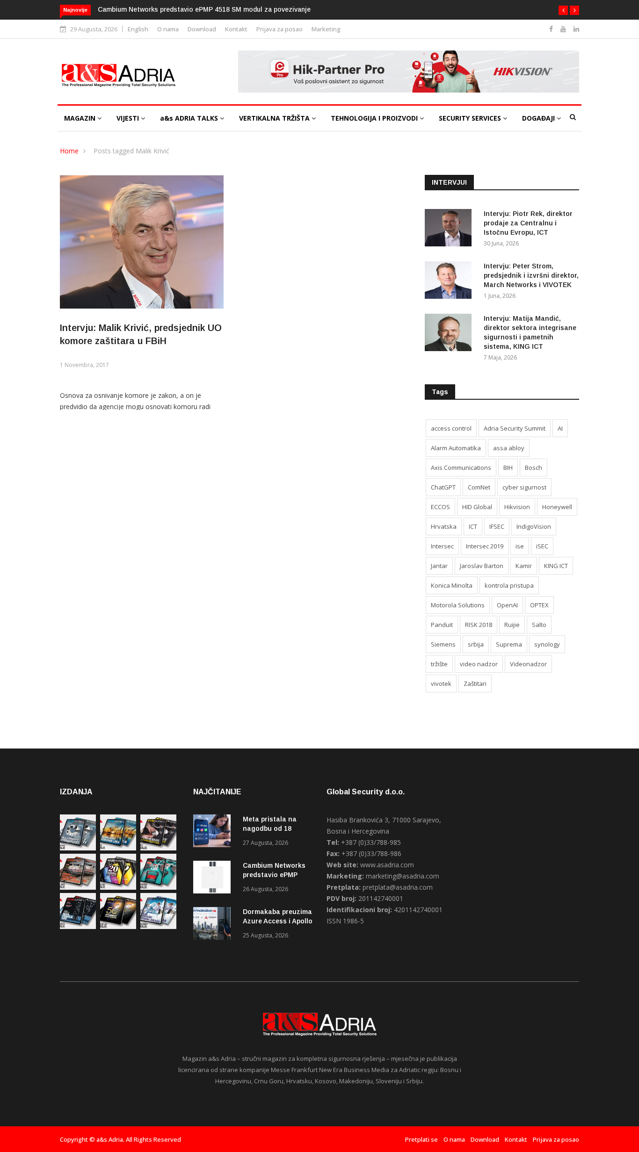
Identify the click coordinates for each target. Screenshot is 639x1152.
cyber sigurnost (524, 487)
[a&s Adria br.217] (118, 926)
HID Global (477, 507)
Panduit (442, 624)
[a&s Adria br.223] (118, 847)
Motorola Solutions (458, 605)
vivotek (441, 683)
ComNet (479, 487)
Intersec (442, 546)
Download (202, 29)
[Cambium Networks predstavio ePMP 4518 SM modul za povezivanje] (214, 879)
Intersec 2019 (484, 546)
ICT (473, 526)
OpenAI (507, 605)
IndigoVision (533, 526)
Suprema (509, 644)
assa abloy (508, 448)
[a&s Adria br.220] (118, 887)
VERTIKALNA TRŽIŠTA (275, 118)
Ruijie (512, 624)
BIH (508, 467)
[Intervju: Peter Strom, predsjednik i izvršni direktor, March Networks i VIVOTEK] (450, 281)
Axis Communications (461, 467)
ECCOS (440, 507)
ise (520, 546)
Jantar (439, 566)
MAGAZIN (80, 118)
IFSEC (496, 526)
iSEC (542, 546)
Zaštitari (475, 683)
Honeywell (557, 507)
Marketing (326, 29)
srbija (476, 644)
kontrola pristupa (509, 585)
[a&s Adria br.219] (158, 887)
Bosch (533, 467)
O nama (168, 29)
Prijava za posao (279, 29)
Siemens (443, 644)
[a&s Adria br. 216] (158, 926)
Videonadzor (528, 664)
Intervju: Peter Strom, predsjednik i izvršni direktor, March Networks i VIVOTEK (531, 275)
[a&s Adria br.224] (78, 847)
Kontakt (236, 29)
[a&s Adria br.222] (158, 847)
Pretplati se (421, 1139)
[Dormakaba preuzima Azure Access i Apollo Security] (214, 925)
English (138, 29)
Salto (539, 624)
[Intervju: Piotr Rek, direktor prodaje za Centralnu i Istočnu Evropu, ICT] (450, 229)
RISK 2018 (478, 624)
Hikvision (517, 507)
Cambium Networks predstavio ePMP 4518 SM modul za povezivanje (204, 9)
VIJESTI (128, 118)
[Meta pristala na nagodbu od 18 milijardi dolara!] (214, 832)
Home (69, 150)
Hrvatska (444, 526)
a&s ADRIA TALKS (190, 118)
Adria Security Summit (514, 428)
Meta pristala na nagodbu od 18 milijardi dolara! (270, 828)
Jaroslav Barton (481, 566)
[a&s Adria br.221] (78, 887)
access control (451, 428)
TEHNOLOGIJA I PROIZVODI (375, 118)
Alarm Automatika (456, 448)
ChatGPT (443, 487)
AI (560, 428)
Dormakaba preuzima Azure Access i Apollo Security (277, 921)
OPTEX (539, 605)
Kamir (524, 566)
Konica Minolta (451, 585)
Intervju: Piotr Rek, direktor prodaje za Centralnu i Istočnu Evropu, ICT (528, 223)
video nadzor (479, 664)
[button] (563, 10)
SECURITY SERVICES (471, 118)
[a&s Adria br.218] (78, 926)
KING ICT (556, 566)
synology (547, 644)
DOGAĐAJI (539, 118)
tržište (439, 664)
